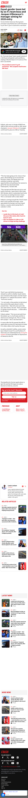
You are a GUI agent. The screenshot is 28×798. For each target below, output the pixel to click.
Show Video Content (14, 95)
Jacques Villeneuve (13, 128)
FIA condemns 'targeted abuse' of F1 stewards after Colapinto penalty (9, 531)
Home (2, 6)
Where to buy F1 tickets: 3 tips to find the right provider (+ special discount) (21, 409)
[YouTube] (13, 758)
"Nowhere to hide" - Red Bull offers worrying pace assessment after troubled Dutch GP (9, 520)
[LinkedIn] (18, 758)
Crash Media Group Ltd (10, 767)
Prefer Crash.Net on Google (13, 50)
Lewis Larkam (4, 29)
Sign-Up (3, 788)
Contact (3, 780)
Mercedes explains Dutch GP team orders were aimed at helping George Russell (9, 509)
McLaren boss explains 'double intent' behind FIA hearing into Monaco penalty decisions (18, 730)
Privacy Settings (5, 785)
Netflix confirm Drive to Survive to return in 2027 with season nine (8, 554)
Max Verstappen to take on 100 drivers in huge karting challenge (14, 220)
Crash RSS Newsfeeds (6, 782)
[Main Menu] (26, 2)
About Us (3, 779)
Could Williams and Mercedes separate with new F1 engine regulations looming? (7, 409)
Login (2, 786)
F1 (6, 6)
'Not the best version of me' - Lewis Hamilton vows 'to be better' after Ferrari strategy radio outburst (9, 566)
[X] (8, 758)
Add (24, 51)
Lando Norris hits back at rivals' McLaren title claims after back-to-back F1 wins (14, 216)
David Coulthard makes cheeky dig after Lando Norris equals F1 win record (9, 543)
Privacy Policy (5, 400)
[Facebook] (3, 758)
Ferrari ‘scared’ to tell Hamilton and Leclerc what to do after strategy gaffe (18, 740)
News (9, 6)
